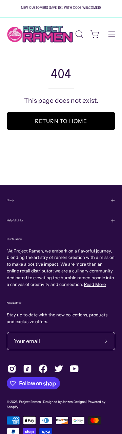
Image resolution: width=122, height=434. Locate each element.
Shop (10, 200)
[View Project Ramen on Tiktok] (27, 369)
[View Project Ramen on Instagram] (12, 369)
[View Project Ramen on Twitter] (59, 369)
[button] (78, 34)
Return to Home (61, 121)
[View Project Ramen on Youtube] (74, 369)
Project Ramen (30, 402)
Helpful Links (15, 220)
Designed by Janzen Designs (64, 402)
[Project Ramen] (40, 34)
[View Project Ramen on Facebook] (43, 369)
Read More (95, 284)
